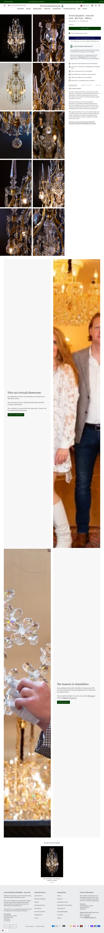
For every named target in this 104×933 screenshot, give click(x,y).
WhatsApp (81, 57)
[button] (96, 5)
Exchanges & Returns (39, 905)
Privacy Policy (37, 908)
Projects (59, 896)
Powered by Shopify (40, 926)
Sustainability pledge (62, 911)
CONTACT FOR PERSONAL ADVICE (85, 38)
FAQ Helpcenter (38, 915)
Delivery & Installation (40, 899)
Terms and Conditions (39, 911)
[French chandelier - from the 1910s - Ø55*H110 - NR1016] (52, 861)
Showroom (60, 899)
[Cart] (99, 5)
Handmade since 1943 (62, 902)
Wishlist (59, 918)
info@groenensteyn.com (69, 698)
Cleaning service (61, 908)
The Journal (60, 915)
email (71, 58)
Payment (36, 902)
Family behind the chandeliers (64, 905)
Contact (36, 918)
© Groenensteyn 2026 (29, 926)
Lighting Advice (38, 896)
